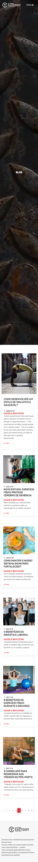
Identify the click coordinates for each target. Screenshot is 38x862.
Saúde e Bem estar (14, 414)
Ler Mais (6, 443)
